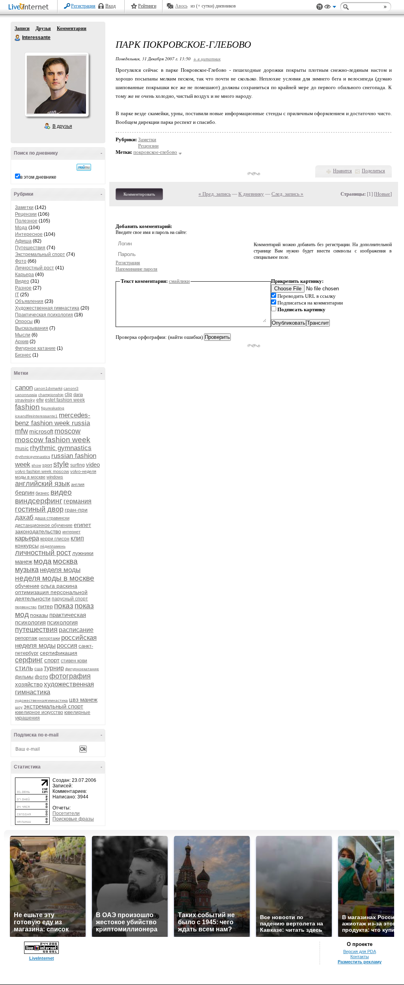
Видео (22, 281)
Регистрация (83, 6)
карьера (27, 538)
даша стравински (52, 518)
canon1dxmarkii (48, 388)
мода (43, 561)
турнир (54, 668)
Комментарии (71, 28)
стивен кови (74, 661)
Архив (21, 341)
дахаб (24, 517)
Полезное (26, 221)
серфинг (29, 660)
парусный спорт (70, 599)
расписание (76, 629)
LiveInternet (30, 7)
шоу (18, 707)
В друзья (62, 126)
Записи (22, 28)
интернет (71, 531)
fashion (27, 407)
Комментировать (139, 194)
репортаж (26, 638)
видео (61, 492)
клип (77, 538)
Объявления (29, 301)
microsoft (41, 431)
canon (24, 387)
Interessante (18, 38)
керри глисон (54, 539)
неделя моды (60, 570)
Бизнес (23, 355)
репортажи (49, 638)
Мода (21, 227)
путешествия (36, 630)
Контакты (359, 956)
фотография (70, 676)
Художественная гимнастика (47, 308)
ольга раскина (59, 586)
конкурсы (27, 545)
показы (39, 615)
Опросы (24, 321)
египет (82, 524)
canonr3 (71, 388)
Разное (23, 288)
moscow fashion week (52, 439)
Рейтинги (147, 6)
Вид (330, 8)
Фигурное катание (35, 348)
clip (68, 394)
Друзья (43, 28)
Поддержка (319, 7)
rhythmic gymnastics (61, 448)
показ (63, 606)
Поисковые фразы (73, 819)
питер (45, 606)
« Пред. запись (214, 194)
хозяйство (29, 684)
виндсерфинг (38, 501)
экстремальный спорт (53, 706)
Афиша (23, 241)
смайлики (179, 281)
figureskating (52, 408)
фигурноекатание (82, 669)
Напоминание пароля (136, 269)
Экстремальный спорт (40, 254)
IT (17, 294)
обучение (27, 586)
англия (77, 484)
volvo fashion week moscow (42, 471)
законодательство (38, 531)
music (22, 448)
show (36, 465)
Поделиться (373, 171)
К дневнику (251, 194)
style (61, 464)
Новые (383, 194)
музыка (27, 570)
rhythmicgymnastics (32, 456)
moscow (67, 431)
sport (47, 465)
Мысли (22, 335)
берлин (24, 492)
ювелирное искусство (39, 712)
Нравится (342, 171)
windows (55, 477)
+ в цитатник (207, 59)
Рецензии (26, 214)
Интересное (29, 234)
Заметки (24, 207)
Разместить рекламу (360, 961)
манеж (23, 561)
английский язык (42, 484)
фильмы (24, 677)
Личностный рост (34, 268)
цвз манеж (83, 699)
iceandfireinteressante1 (36, 416)
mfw (21, 431)
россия (67, 645)
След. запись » (287, 194)
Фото (20, 261)
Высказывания (31, 328)
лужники (83, 553)
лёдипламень (52, 546)
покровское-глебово (155, 152)
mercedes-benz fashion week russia (52, 419)
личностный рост (43, 553)
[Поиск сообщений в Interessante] (84, 167)
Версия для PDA (359, 951)
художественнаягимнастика (41, 700)
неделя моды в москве (54, 578)
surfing (77, 465)
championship (51, 395)
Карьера (24, 274)
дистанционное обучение (44, 525)
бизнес (42, 493)
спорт (52, 660)
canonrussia (26, 395)
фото (41, 676)
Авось (181, 6)
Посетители (66, 813)
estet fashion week (65, 400)
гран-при (76, 510)
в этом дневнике (38, 177)
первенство (26, 607)
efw (40, 400)
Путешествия (30, 247)
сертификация (58, 653)
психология (62, 622)
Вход (110, 6)
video (93, 464)
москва (65, 561)
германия (78, 501)
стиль (24, 668)
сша (38, 668)
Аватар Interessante (56, 84)
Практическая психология (44, 315)
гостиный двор (39, 509)
